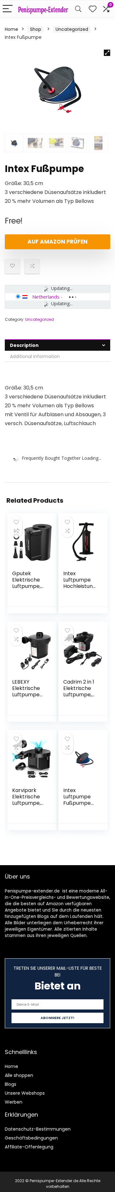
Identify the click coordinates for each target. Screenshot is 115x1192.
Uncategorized (72, 29)
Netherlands (45, 296)
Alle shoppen (19, 1075)
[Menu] (7, 9)
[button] (107, 53)
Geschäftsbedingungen (31, 1138)
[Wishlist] (92, 9)
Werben (13, 1102)
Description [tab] (24, 345)
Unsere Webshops (25, 1093)
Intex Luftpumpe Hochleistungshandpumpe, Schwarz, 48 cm (80, 589)
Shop (35, 29)
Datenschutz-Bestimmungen (38, 1129)
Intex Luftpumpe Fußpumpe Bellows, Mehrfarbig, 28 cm (77, 806)
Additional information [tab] (35, 356)
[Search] (78, 9)
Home (11, 29)
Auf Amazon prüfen (57, 241)
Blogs (10, 1084)
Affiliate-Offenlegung (29, 1147)
